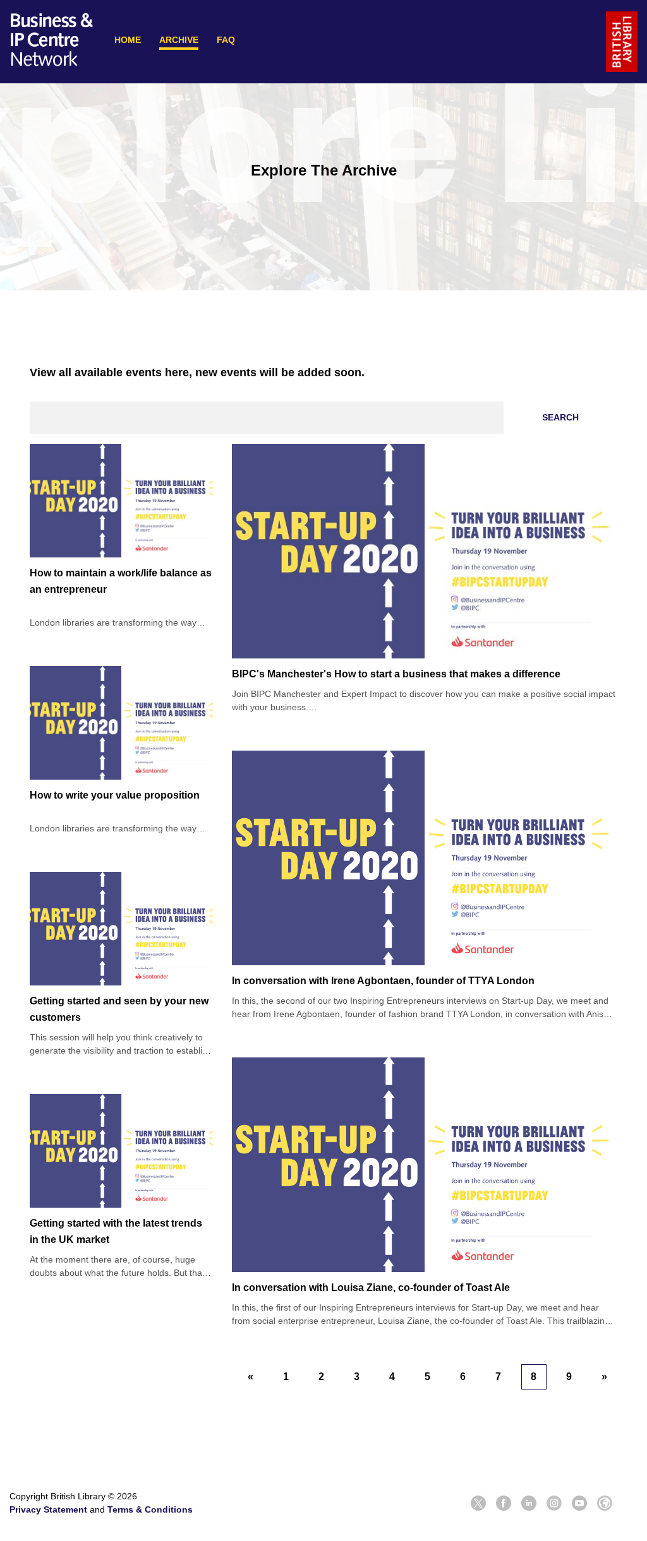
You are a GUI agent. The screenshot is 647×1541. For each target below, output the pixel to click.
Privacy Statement (48, 1509)
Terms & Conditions (150, 1509)
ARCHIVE (178, 40)
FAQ (226, 40)
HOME (127, 40)
